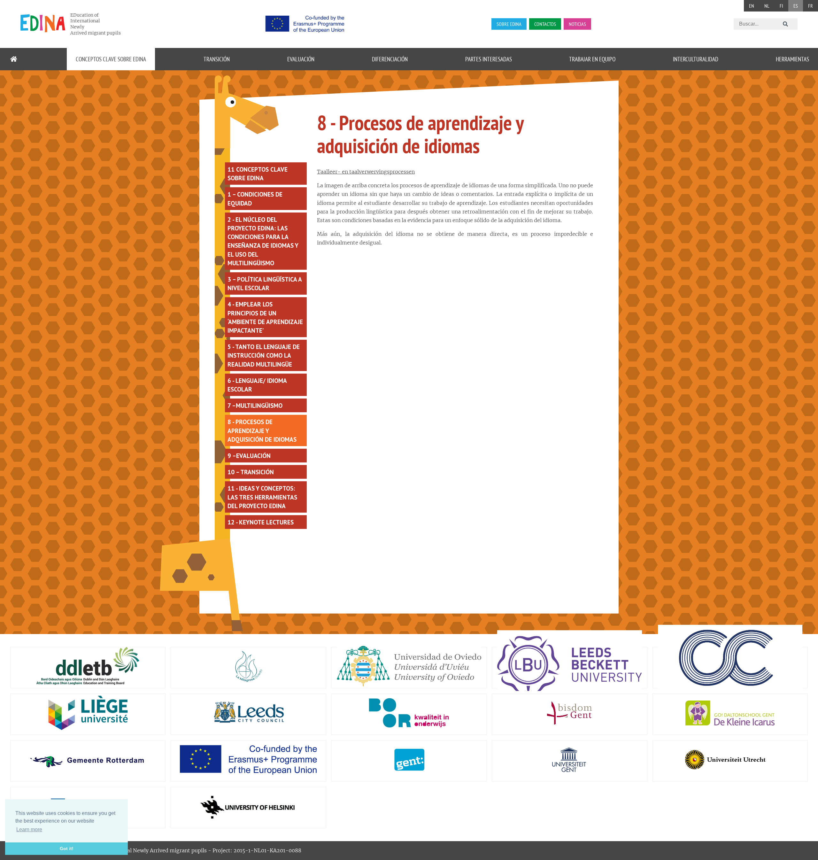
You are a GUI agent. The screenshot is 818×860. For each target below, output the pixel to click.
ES (795, 6)
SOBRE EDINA (509, 24)
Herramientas (792, 59)
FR (810, 6)
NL (766, 6)
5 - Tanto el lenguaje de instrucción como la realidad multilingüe (264, 355)
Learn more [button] (29, 829)
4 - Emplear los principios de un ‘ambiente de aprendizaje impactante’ (265, 317)
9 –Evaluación (249, 456)
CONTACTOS (545, 24)
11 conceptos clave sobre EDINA (258, 173)
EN (751, 6)
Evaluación (300, 59)
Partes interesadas (488, 59)
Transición (217, 59)
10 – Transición (251, 472)
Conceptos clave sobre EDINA (111, 59)
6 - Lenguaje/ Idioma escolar (257, 384)
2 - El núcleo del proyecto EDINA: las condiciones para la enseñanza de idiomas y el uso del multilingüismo (263, 241)
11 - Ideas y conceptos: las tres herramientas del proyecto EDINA (262, 496)
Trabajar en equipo (592, 59)
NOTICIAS (577, 24)
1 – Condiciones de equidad (255, 198)
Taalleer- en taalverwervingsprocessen (366, 171)
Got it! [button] (66, 848)
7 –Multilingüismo (255, 405)
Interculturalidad (695, 59)
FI (781, 6)
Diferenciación (390, 59)
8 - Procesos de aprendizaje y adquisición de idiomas (262, 430)
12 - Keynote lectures (261, 522)
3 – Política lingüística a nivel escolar (265, 283)
